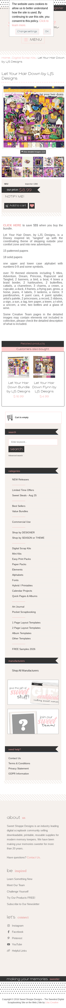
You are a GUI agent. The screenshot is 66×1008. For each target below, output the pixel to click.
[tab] (33, 344)
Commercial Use (21, 521)
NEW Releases (20, 479)
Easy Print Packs (21, 559)
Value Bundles (20, 511)
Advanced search (15, 455)
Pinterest (16, 938)
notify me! (11, 196)
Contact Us (14, 758)
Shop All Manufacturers (25, 670)
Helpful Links (19, 950)
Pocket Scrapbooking (24, 612)
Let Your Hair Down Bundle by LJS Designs (18, 387)
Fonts (15, 580)
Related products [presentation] (33, 344)
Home (6, 58)
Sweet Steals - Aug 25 (24, 495)
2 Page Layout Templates (26, 627)
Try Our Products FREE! (21, 897)
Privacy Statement (18, 768)
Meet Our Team (16, 885)
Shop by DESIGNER (23, 532)
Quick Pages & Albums (24, 596)
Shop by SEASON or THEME (28, 537)
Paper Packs (19, 564)
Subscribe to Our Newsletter (23, 904)
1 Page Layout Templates (26, 622)
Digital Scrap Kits (24, 58)
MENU (35, 39)
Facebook (17, 931)
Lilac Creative (51, 1002)
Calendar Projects (22, 590)
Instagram (17, 925)
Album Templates (21, 633)
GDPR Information (18, 773)
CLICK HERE (12, 225)
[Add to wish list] (32, 206)
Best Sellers (18, 506)
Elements (17, 569)
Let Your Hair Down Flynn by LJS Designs (44, 387)
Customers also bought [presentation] (32, 349)
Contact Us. (34, 857)
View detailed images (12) (34, 152)
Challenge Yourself (17, 891)
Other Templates (21, 638)
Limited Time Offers (23, 490)
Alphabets (17, 574)
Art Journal (18, 606)
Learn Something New (19, 878)
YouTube (16, 944)
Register (56, 8)
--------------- (18, 484)
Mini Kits (16, 553)
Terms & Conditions (19, 763)
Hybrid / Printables (22, 585)
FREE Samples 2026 (23, 649)
